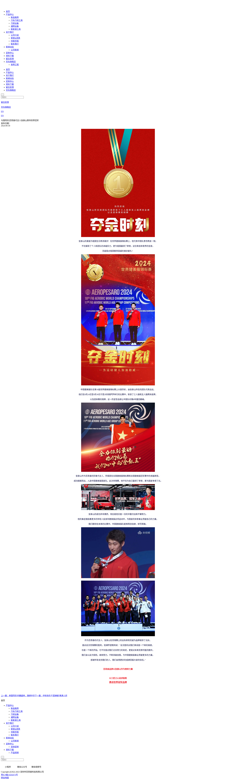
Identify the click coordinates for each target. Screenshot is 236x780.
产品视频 (15, 753)
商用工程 (15, 65)
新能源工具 (16, 29)
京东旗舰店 (11, 62)
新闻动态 (10, 47)
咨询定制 (15, 747)
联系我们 (15, 44)
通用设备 (15, 26)
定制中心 (10, 53)
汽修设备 (15, 23)
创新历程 (15, 41)
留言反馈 (10, 59)
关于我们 (10, 32)
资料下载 (10, 56)
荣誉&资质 (15, 38)
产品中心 (10, 14)
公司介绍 (15, 35)
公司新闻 (15, 50)
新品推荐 (15, 17)
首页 (8, 11)
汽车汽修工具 (17, 20)
